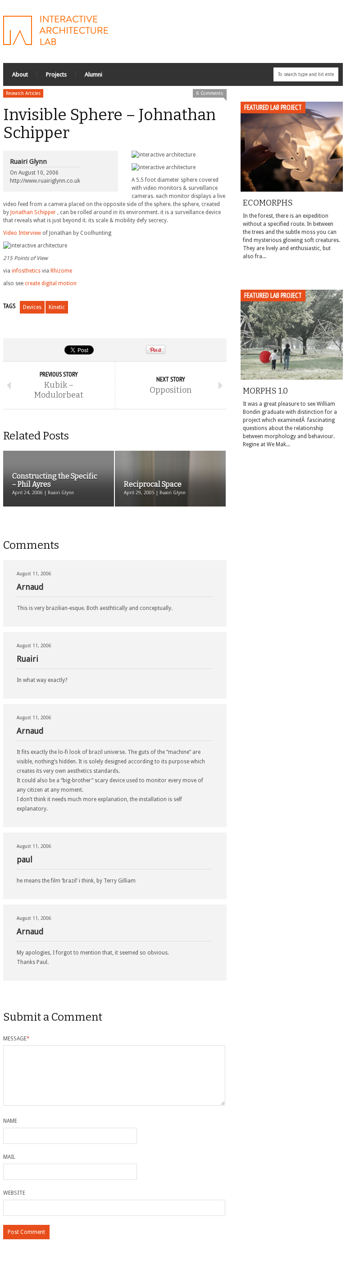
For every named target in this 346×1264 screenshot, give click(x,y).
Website (14, 1193)
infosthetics (26, 271)
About (20, 74)
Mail (9, 1157)
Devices (32, 307)
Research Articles (23, 93)
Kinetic (57, 307)
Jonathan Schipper (33, 212)
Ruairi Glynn (28, 161)
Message (16, 1038)
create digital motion (51, 283)
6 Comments (209, 93)
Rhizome (61, 271)
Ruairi (27, 658)
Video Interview (22, 233)
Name (10, 1121)
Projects (56, 74)
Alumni (93, 74)
